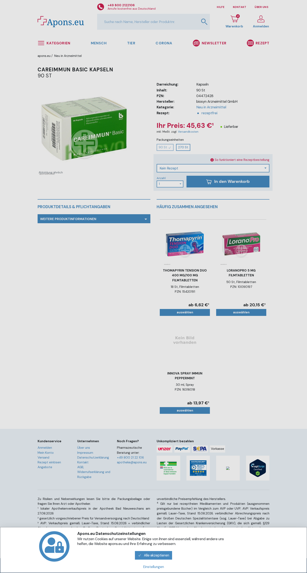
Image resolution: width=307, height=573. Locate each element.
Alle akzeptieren (156, 555)
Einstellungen (153, 566)
